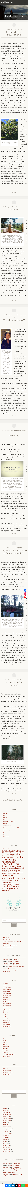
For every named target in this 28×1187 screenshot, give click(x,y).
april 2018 (5, 1016)
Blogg (4, 819)
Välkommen (6, 836)
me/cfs (21, 872)
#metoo (5, 1040)
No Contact (18, 876)
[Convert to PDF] (19, 1185)
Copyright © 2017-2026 (9, 821)
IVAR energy (8, 859)
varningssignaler (10, 888)
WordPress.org (7, 1074)
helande (17, 855)
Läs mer (14, 192)
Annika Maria (6, 959)
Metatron (4, 873)
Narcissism (6, 1046)
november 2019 (7, 995)
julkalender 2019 (10, 864)
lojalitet (4, 868)
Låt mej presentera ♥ (13, 869)
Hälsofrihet (12, 857)
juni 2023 (5, 983)
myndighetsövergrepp (13, 873)
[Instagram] (25, 593)
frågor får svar (6, 852)
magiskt (5, 872)
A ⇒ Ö (4, 815)
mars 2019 (5, 999)
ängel (10, 890)
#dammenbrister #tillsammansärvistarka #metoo (11, 849)
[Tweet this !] (10, 1185)
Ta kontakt (5, 832)
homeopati (5, 857)
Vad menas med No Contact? (14, 683)
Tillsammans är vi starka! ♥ (9, 1054)
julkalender (8, 862)
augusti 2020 (6, 991)
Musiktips (5, 829)
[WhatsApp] (23, 1185)
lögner (18, 870)
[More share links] (26, 1185)
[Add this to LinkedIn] (13, 1185)
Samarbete (5, 1050)
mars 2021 (5, 985)
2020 (4, 1042)
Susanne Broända (10, 881)
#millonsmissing (6, 851)
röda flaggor (14, 878)
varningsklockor (10, 886)
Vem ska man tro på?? (14, 320)
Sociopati (5, 1052)
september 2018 (7, 1009)
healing (10, 855)
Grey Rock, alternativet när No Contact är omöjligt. (14, 551)
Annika (5, 817)
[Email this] (16, 1185)
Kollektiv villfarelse (8, 939)
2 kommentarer (21, 207)
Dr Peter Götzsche (19, 851)
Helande (5, 1044)
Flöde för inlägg (7, 1070)
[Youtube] (25, 596)
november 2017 (7, 1026)
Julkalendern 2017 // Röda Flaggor (11, 827)
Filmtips (5, 823)
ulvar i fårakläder (15, 884)
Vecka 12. (14, 209)
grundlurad (20, 853)
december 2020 (7, 987)
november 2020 (7, 989)
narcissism (8, 875)
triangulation (18, 883)
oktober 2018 (6, 1007)
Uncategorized (6, 1056)
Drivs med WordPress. (8, 1184)
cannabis (12, 851)
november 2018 (7, 1005)
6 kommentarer (23, 430)
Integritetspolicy (7, 825)
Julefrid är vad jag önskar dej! (10, 945)
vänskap (5, 891)
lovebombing (11, 868)
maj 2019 (5, 997)
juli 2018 (5, 1011)
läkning (18, 868)
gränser (4, 855)
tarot (13, 883)
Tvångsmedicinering (7, 884)
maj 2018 (5, 1014)
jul (16, 860)
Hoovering (14, 435)
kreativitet (5, 866)
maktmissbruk (14, 872)
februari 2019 (6, 1001)
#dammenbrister (7, 1038)
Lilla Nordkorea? (7, 937)
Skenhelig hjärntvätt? (8, 947)
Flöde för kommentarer (9, 1072)
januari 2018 (6, 1022)
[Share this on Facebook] (6, 1185)
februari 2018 (6, 1020)
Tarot (4, 834)
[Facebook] (25, 590)
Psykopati (5, 1048)
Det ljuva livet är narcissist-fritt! (14, 33)
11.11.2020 (5, 813)
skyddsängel (6, 880)
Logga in (5, 1068)
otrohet (4, 878)
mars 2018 (5, 1018)
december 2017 (6, 1024)
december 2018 (7, 1003)
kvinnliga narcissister (14, 866)
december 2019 (7, 993)
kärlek (21, 866)
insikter (20, 857)
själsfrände (23, 878)
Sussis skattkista (7, 831)
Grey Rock (13, 853)
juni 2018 (5, 1013)
